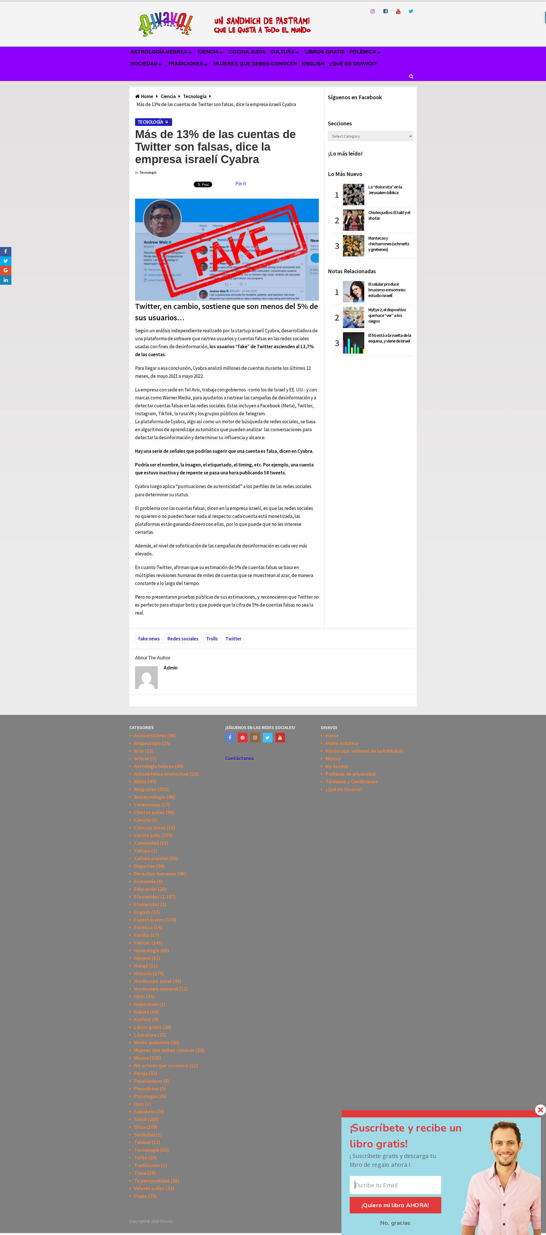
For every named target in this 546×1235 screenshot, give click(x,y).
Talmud (142, 1142)
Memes (333, 758)
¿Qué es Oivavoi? (353, 64)
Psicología (145, 1096)
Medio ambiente (152, 1042)
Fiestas (142, 942)
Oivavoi (166, 1221)
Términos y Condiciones (352, 781)
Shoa (139, 1127)
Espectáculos (149, 919)
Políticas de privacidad (350, 774)
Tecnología (150, 122)
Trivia (140, 1173)
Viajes (140, 1196)
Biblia (140, 781)
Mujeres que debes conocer (255, 64)
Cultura (282, 52)
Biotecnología (150, 797)
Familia (141, 935)
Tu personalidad (151, 1180)
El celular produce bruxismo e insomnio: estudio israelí (387, 289)
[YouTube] (280, 737)
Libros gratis (325, 52)
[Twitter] (267, 737)
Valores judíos (149, 1188)
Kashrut (142, 1019)
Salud (140, 1119)
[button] (415, 1136)
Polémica (362, 52)
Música (141, 1058)
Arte (139, 751)
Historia (143, 973)
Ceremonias (147, 804)
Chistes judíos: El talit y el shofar (389, 215)
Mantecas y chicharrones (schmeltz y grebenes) (388, 243)
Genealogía (146, 950)
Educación (145, 889)
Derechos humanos (155, 873)
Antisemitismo (150, 735)
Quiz (139, 1104)
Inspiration (146, 1004)
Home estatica (342, 743)
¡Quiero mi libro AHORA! (395, 1205)
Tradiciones (185, 64)
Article (141, 758)
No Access (337, 766)
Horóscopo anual (152, 981)
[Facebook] (230, 737)
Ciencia (208, 52)
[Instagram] (255, 737)
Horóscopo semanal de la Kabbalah (364, 751)
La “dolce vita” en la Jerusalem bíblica (385, 189)
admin (171, 667)
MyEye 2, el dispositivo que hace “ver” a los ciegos (387, 315)
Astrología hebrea (159, 52)
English (313, 64)
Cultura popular (151, 858)
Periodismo (146, 1088)
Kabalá (141, 1011)
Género (142, 958)
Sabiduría (144, 1111)
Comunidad (146, 843)
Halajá (141, 965)
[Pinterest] (242, 737)
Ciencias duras (150, 827)
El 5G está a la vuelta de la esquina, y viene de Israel (389, 338)
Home (332, 735)
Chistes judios (149, 812)
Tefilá (140, 1157)
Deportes (144, 866)
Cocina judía (247, 52)
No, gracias (395, 1223)
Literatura (145, 1034)
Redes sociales (182, 639)
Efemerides (146, 896)
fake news (149, 639)
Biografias (145, 789)
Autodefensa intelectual (161, 774)
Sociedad (144, 64)
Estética (143, 927)
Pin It (240, 183)
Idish (139, 996)
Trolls (212, 639)
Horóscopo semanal (156, 988)
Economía (145, 881)
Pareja (141, 1073)
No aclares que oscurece (161, 1065)
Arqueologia (147, 743)
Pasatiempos (148, 1081)
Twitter (233, 639)
